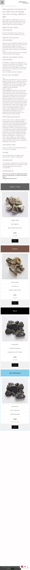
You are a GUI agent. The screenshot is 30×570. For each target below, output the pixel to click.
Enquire (15, 240)
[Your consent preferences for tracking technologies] (27, 567)
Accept (13, 568)
